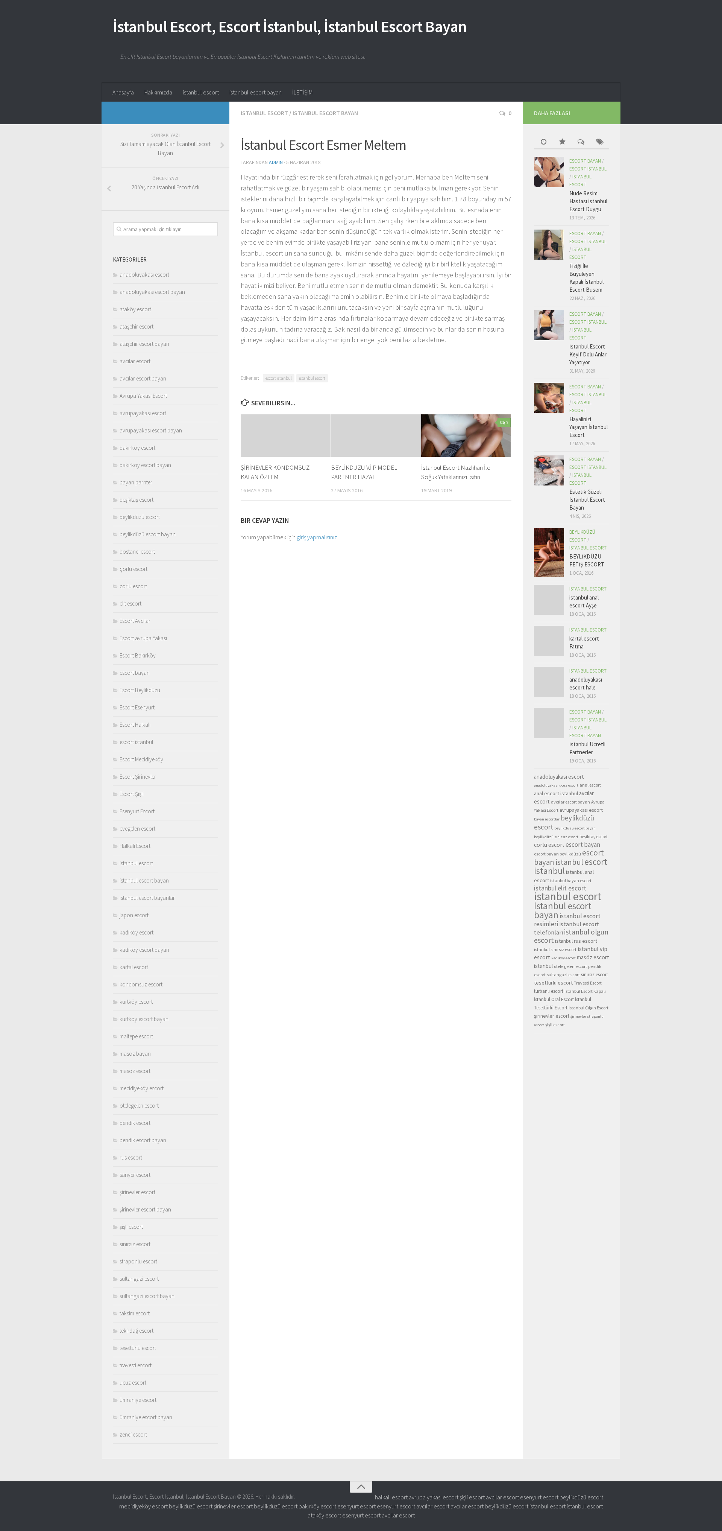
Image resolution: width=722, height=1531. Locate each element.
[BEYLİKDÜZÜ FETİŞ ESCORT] (549, 552)
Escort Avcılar (135, 620)
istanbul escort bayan (255, 92)
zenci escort (133, 1434)
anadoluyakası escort (144, 274)
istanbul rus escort (576, 940)
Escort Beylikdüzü (140, 690)
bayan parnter (136, 482)
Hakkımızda (158, 92)
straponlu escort (138, 1261)
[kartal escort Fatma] (549, 641)
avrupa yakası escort (433, 1497)
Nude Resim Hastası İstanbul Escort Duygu (588, 201)
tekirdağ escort (136, 1330)
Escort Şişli (132, 793)
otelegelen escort (139, 1105)
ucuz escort (133, 1382)
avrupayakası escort (143, 413)
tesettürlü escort (138, 1347)
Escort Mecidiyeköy (141, 759)
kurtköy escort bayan (144, 1019)
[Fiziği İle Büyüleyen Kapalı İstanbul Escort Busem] (549, 245)
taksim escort (135, 1313)
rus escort (131, 1157)
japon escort (134, 915)
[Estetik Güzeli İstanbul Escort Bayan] (549, 470)
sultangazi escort (139, 1278)
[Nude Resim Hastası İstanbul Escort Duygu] (549, 172)
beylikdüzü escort (140, 516)
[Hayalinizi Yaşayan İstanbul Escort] (549, 398)
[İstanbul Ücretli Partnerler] (549, 723)
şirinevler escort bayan (145, 1209)
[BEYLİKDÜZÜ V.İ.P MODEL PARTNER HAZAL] (376, 435)
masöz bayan (135, 1053)
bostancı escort (137, 551)
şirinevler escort (137, 1192)
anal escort (590, 785)
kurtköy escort (136, 1001)
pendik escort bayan (143, 1140)
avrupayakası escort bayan (151, 430)
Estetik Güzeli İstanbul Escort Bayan (587, 499)
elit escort (130, 603)
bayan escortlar (547, 819)
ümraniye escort (138, 1399)
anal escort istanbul (556, 793)
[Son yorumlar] (581, 142)
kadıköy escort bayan (144, 949)
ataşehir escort (136, 326)
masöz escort (135, 1070)
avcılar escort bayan (143, 378)
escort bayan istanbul (569, 857)
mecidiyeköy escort (142, 1088)
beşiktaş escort (136, 499)
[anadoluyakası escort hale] (549, 682)
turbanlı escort (548, 991)
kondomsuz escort (141, 984)
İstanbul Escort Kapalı (585, 991)
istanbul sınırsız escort (555, 949)
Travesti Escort (588, 983)
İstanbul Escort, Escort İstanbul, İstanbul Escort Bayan (290, 26)
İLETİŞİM (302, 92)
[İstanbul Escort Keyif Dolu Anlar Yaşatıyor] (549, 325)
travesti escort (136, 1365)
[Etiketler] (599, 142)
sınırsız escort (135, 1244)
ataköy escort (135, 309)
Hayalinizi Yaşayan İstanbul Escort (588, 426)
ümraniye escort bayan (146, 1417)
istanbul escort (201, 92)
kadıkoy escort (563, 958)
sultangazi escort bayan (147, 1296)
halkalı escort (391, 1497)
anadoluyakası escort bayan (152, 291)
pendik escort (135, 1122)
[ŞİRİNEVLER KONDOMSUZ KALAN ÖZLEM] (286, 435)
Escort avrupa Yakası (143, 638)
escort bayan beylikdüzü (557, 854)
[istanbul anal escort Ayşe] (549, 600)
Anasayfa (123, 92)
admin (276, 162)
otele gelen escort (570, 966)
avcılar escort (135, 361)
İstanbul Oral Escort (554, 999)
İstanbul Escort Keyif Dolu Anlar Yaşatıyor (588, 354)
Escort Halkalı (135, 724)
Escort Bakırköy (138, 655)
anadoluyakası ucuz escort (556, 785)
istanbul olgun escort (571, 936)
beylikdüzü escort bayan (148, 534)
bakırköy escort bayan (145, 465)
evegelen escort (137, 828)
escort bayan (135, 672)
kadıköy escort (136, 932)
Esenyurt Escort (137, 811)
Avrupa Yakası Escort (143, 395)
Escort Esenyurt (137, 707)
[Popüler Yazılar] (562, 142)
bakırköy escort (137, 447)
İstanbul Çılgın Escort (588, 1008)
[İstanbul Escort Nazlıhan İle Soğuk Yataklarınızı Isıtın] (466, 435)
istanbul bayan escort (571, 880)
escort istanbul (278, 378)
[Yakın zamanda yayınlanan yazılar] (543, 142)
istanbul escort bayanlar (147, 897)
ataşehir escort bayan (144, 343)
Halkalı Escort (135, 845)
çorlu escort (133, 568)
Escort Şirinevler (138, 776)
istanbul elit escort (560, 888)
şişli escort (131, 1226)
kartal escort (134, 967)
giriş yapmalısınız (317, 537)
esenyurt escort (539, 1497)
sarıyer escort (135, 1174)
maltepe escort (136, 1036)
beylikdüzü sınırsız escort (556, 836)
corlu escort (133, 586)
